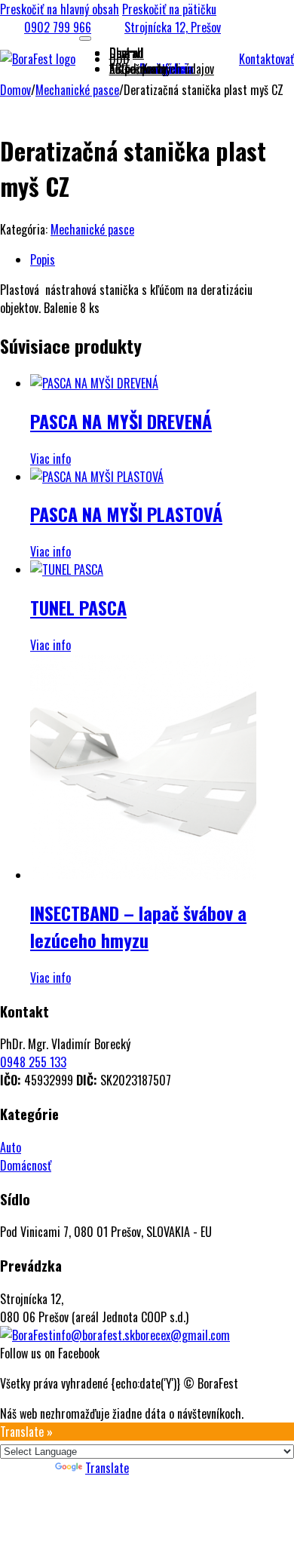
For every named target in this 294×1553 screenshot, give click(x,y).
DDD (119, 59)
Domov (15, 90)
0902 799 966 (57, 27)
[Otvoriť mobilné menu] (85, 38)
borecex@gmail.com (182, 1335)
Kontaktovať (266, 59)
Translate (107, 1468)
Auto (10, 1147)
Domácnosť (25, 1165)
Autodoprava (138, 69)
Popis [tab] (42, 259)
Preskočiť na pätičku (169, 9)
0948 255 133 (33, 1062)
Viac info (50, 459)
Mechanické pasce (77, 90)
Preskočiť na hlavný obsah (59, 9)
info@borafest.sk (94, 1335)
